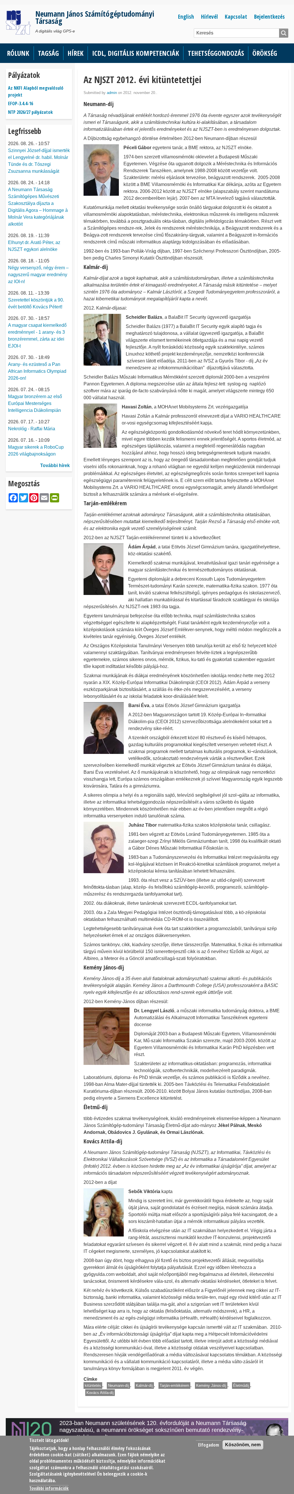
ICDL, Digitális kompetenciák (135, 53)
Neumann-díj (118, 1385)
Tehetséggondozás (216, 53)
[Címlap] (20, 22)
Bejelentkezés (269, 16)
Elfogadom (208, 1445)
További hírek (55, 465)
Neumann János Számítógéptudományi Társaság (94, 17)
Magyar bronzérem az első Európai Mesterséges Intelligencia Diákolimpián (35, 403)
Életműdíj (241, 1385)
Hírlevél (209, 16)
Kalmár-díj (144, 1385)
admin (112, 93)
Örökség (264, 53)
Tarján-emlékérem (174, 1385)
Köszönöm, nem (243, 1444)
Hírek (75, 53)
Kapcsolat (236, 16)
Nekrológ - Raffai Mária (31, 428)
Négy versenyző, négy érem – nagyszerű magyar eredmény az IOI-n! (38, 274)
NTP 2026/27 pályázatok (30, 112)
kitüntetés (93, 1385)
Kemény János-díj (211, 1385)
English (186, 16)
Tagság (48, 53)
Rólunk (18, 53)
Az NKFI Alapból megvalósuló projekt (35, 91)
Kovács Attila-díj (100, 1393)
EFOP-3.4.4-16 (20, 103)
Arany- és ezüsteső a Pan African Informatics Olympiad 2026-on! (37, 371)
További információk (49, 1488)
